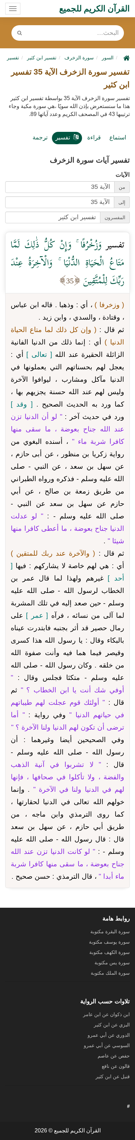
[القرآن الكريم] (126, 57)
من (122, 187)
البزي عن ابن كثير (112, 1024)
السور (108, 57)
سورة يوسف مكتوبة (109, 942)
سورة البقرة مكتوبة (110, 931)
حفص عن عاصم (114, 1056)
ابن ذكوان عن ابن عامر (106, 1014)
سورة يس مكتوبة (112, 962)
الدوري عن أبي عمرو (109, 1035)
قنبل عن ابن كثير (113, 1076)
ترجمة (40, 137)
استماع (117, 137)
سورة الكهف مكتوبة (109, 952)
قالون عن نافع (116, 1066)
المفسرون (115, 217)
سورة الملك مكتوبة (110, 973)
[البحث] (19, 33)
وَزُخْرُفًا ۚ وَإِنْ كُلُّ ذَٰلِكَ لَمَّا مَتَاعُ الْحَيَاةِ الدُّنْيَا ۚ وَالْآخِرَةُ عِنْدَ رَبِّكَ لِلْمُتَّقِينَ (67, 262)
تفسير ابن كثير (41, 57)
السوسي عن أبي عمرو (107, 1045)
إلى (121, 202)
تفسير (62, 137)
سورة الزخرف (79, 57)
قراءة (94, 137)
